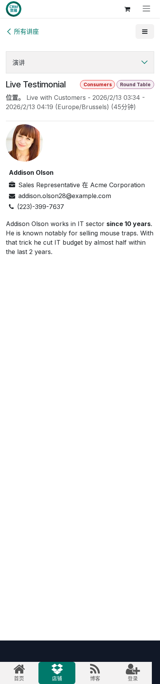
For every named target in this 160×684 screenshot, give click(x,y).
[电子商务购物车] (127, 9)
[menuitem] (19, 673)
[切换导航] (146, 9)
